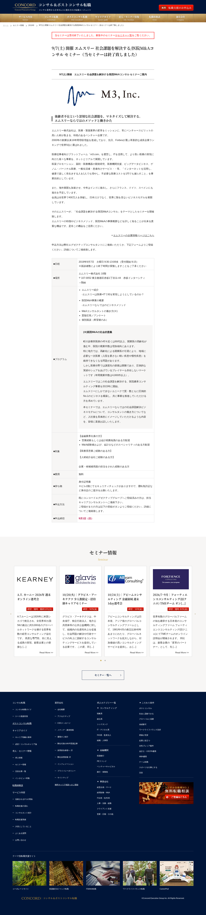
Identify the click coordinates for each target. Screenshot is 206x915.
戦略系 (99, 714)
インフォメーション (65, 764)
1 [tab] (101, 660)
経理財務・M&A (103, 793)
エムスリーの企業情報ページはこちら (133, 235)
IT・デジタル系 (103, 730)
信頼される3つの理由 (24, 799)
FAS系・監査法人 (104, 735)
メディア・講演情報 (65, 730)
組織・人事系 (102, 740)
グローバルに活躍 (146, 719)
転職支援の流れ (21, 806)
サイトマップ (62, 778)
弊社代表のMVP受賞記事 (67, 744)
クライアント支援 (104, 809)
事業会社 (104, 781)
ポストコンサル (145, 708)
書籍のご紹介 (62, 737)
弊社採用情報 (62, 757)
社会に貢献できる (146, 714)
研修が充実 (143, 735)
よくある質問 (20, 833)
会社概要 (61, 709)
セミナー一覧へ (103, 675)
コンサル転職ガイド (23, 709)
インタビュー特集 (22, 778)
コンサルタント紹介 (23, 813)
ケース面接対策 (21, 716)
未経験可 (142, 724)
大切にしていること (23, 826)
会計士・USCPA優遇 (147, 751)
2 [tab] (105, 660)
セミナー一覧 (124, 35)
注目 (141, 773)
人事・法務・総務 (104, 803)
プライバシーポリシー (66, 771)
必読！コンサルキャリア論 (26, 744)
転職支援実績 (20, 820)
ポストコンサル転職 (22, 723)
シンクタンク (102, 724)
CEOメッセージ (63, 723)
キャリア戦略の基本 (23, 737)
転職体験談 (18, 785)
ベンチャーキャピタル (106, 766)
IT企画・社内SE (103, 798)
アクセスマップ (63, 716)
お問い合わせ (20, 840)
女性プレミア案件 (146, 746)
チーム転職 (143, 762)
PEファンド (102, 761)
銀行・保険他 (102, 772)
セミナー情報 (20, 764)
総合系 (99, 719)
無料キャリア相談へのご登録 (66, 785)
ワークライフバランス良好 (150, 730)
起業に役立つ (144, 741)
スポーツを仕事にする (148, 767)
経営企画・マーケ (104, 787)
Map (83, 282)
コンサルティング (108, 708)
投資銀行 (100, 756)
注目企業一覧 (20, 771)
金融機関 (104, 750)
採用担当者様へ (63, 750)
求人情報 (18, 758)
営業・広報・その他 (105, 814)
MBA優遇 (143, 756)
